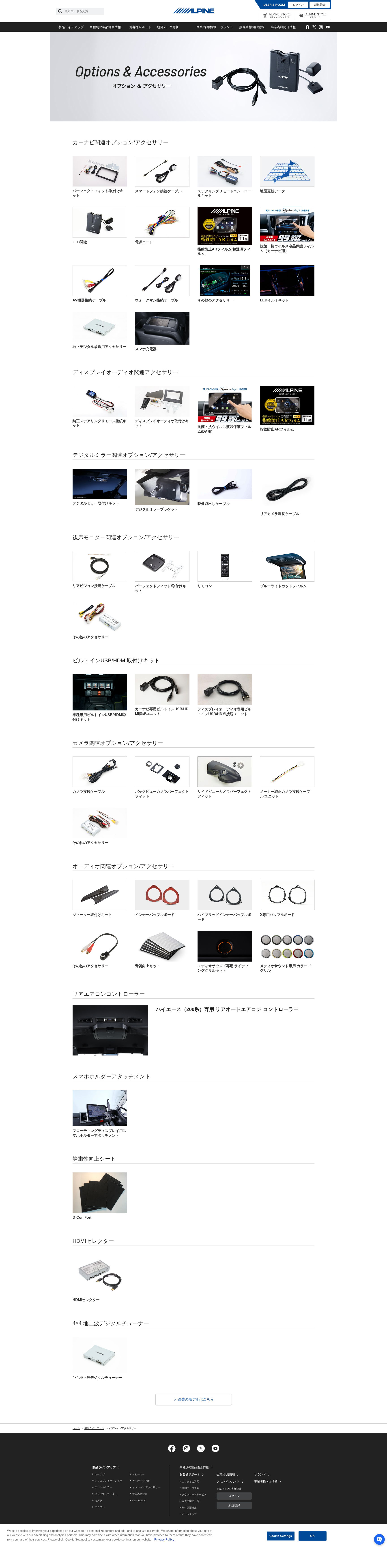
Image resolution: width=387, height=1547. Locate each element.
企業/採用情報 (206, 27)
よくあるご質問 (190, 1481)
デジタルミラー (103, 1487)
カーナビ (100, 1474)
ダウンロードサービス (194, 1494)
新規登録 (319, 4)
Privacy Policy (164, 1539)
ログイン (298, 4)
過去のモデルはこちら (196, 1399)
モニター (100, 1507)
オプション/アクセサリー (146, 1487)
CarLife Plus (139, 1500)
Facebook (307, 27)
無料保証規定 (189, 1507)
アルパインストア (228, 1481)
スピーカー (138, 1474)
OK (312, 1536)
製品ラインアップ (71, 27)
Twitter (314, 27)
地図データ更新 (168, 27)
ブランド (226, 27)
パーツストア (189, 1514)
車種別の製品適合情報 (105, 27)
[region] (193, 1535)
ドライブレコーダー (106, 1494)
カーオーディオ (141, 1480)
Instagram (321, 27)
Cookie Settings (280, 1536)
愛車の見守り (139, 1494)
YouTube (327, 27)
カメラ (98, 1500)
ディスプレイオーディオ (108, 1480)
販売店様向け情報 (251, 27)
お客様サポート (140, 27)
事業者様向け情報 (283, 27)
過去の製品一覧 (190, 1501)
